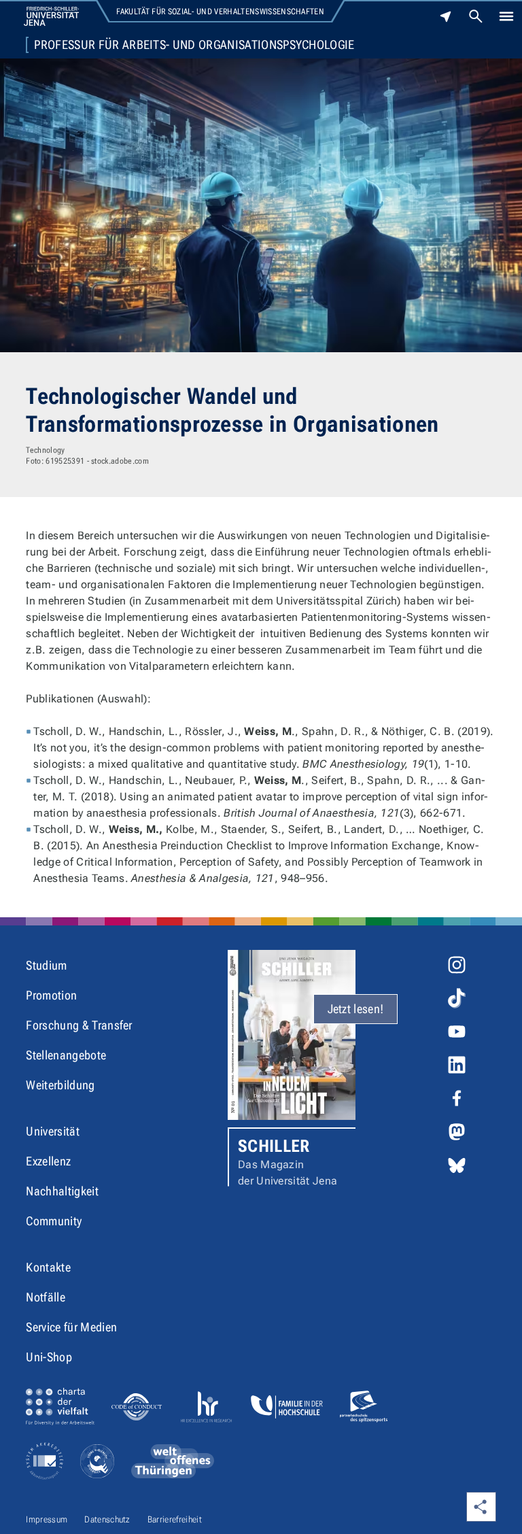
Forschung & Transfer (79, 1025)
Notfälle (45, 1297)
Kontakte (48, 1267)
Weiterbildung (60, 1085)
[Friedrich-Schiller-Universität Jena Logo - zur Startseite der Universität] (51, 16)
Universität (53, 1131)
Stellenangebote (66, 1055)
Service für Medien (71, 1327)
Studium (46, 965)
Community (54, 1221)
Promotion (51, 995)
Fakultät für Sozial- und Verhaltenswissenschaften (220, 11)
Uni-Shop (49, 1357)
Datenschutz (107, 1519)
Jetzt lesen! (356, 1009)
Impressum (46, 1519)
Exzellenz (48, 1161)
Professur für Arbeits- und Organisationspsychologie (194, 45)
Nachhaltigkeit (62, 1191)
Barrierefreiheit (174, 1519)
